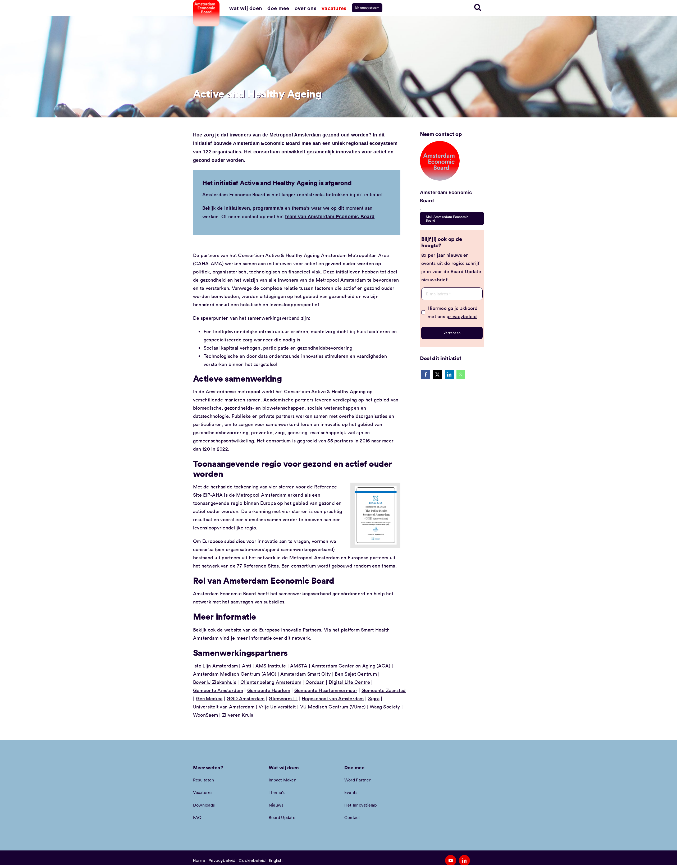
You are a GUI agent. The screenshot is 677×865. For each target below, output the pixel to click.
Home (199, 860)
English (275, 860)
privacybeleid (461, 316)
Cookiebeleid (252, 860)
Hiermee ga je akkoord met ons (453, 312)
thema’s (301, 208)
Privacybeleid (222, 860)
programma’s (268, 208)
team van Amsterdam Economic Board (329, 216)
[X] (437, 374)
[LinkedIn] (449, 374)
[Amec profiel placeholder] (440, 143)
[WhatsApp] (460, 374)
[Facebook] (426, 374)
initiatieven (237, 208)
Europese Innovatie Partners (290, 629)
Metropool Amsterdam (341, 280)
